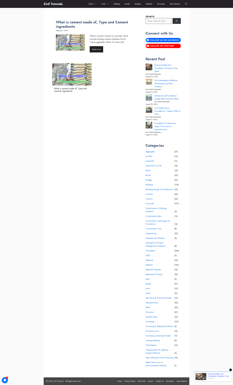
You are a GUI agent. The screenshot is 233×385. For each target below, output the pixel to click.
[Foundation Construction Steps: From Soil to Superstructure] (149, 125)
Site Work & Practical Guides (158, 297)
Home (91, 4)
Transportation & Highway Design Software (157, 351)
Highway (149, 260)
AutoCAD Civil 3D (154, 165)
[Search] (177, 21)
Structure (150, 312)
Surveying (161, 4)
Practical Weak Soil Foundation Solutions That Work (165, 68)
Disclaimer (170, 381)
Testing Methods (153, 340)
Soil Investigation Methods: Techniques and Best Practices (166, 83)
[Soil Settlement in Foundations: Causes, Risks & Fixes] (149, 110)
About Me (141, 381)
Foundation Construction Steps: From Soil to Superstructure (165, 126)
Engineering (151, 233)
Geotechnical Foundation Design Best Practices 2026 (166, 97)
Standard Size (152, 302)
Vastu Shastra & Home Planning (159, 357)
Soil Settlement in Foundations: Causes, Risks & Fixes (167, 111)
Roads (127, 4)
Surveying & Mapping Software (159, 326)
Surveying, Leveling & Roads (158, 335)
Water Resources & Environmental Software (156, 364)
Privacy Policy (130, 381)
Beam (148, 170)
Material (149, 4)
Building (117, 4)
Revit (148, 279)
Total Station (151, 345)
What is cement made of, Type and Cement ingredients (92, 24)
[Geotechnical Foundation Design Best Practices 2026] (149, 98)
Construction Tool (153, 228)
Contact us (160, 381)
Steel (148, 307)
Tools (103, 4)
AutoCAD (150, 161)
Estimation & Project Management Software (155, 244)
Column (149, 198)
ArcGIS (149, 156)
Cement (149, 194)
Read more (96, 49)
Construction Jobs (153, 216)
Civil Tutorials (53, 4)
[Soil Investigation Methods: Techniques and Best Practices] (149, 82)
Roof (148, 288)
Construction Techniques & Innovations (158, 222)
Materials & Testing (154, 274)
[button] (186, 4)
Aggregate (150, 151)
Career (150, 381)
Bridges (138, 4)
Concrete (150, 203)
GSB (148, 255)
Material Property (153, 269)
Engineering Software (155, 238)
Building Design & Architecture (159, 189)
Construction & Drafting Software (156, 210)
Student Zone (151, 316)
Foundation (150, 250)
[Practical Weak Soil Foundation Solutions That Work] (149, 67)
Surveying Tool (152, 331)
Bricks (148, 175)
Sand (148, 293)
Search (150, 16)
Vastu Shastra (175, 4)
